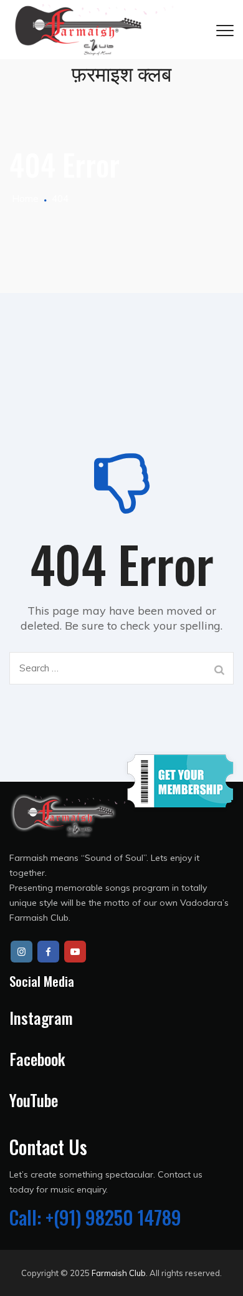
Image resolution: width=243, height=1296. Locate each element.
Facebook (37, 1058)
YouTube (33, 1099)
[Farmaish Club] (91, 29)
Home (24, 198)
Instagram (41, 1017)
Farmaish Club (119, 1273)
